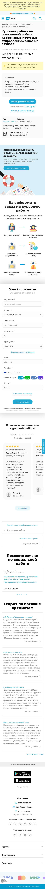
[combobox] (22, 304)
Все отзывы (22, 508)
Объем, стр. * (9, 331)
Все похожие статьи (35, 754)
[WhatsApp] (27, 377)
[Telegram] (21, 377)
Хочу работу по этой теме (16, 168)
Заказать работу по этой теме (22, 102)
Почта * (7, 383)
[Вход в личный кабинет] (34, 18)
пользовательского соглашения (21, 408)
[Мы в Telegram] (10, 824)
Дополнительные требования (23, 352)
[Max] (40, 377)
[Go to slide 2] (19, 594)
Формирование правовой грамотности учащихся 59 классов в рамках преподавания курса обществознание (20, 579)
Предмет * (8, 310)
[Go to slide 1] (17, 594)
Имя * (6, 357)
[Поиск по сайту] (40, 18)
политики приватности (35, 408)
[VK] (34, 377)
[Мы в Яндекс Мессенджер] (34, 824)
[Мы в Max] (30, 824)
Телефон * (8, 368)
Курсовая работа (9, 121)
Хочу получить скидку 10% (22, 13)
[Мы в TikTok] (30, 835)
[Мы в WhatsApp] (25, 824)
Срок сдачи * (9, 342)
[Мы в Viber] (20, 824)
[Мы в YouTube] (25, 835)
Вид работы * (9, 299)
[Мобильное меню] (3, 18)
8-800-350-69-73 (24, 802)
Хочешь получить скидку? (22, 111)
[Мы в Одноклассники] (20, 835)
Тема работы (9, 321)
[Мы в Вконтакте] (15, 824)
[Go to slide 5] (26, 594)
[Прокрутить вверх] (2, 886)
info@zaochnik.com (24, 807)
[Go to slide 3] (21, 594)
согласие (16, 410)
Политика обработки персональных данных (4, 881)
